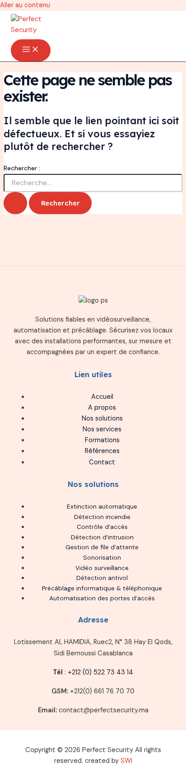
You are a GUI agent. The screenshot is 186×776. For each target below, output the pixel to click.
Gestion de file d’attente (102, 547)
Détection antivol (102, 578)
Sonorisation (102, 557)
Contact (102, 462)
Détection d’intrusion (102, 537)
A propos (102, 407)
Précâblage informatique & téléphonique (102, 588)
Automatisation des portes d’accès (102, 598)
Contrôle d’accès (102, 527)
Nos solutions (102, 418)
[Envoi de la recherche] (15, 203)
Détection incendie (102, 517)
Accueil (102, 397)
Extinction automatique (102, 506)
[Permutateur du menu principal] (31, 50)
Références (102, 451)
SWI (126, 761)
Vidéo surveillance (102, 568)
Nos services (102, 429)
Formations (102, 440)
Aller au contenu (25, 5)
